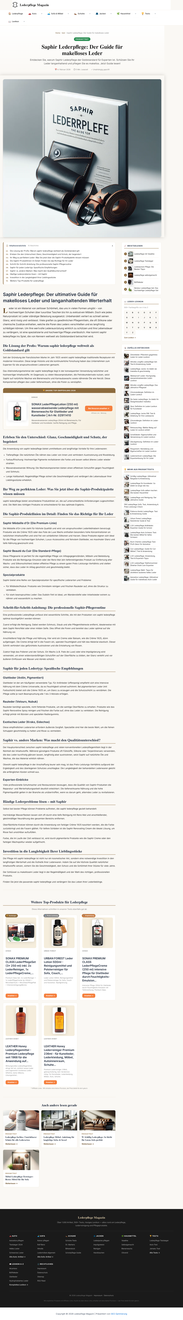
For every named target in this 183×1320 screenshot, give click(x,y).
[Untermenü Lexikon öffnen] (24, 22)
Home (57, 33)
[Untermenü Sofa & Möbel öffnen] (68, 14)
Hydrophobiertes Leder (18, 1281)
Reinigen (96, 1248)
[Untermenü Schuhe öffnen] (90, 14)
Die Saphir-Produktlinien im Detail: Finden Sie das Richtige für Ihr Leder (41, 261)
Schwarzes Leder (16, 1253)
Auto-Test (153, 1245)
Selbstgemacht (128, 1245)
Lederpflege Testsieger (159, 1240)
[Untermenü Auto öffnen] (41, 14)
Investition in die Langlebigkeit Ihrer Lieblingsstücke (33, 277)
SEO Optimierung (119, 1314)
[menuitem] (15, 14)
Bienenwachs (127, 1248)
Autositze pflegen (16, 1240)
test (63, 33)
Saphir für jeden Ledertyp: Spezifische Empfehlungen (33, 267)
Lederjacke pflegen (101, 1240)
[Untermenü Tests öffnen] (155, 14)
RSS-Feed (41, 1281)
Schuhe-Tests (71, 1240)
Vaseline (125, 1240)
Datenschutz (42, 1272)
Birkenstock (70, 1248)
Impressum (41, 1268)
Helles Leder (14, 1248)
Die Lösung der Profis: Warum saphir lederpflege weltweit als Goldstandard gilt (44, 251)
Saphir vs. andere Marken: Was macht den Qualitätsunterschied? (38, 271)
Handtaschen (98, 1253)
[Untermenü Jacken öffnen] (111, 14)
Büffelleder (13, 1272)
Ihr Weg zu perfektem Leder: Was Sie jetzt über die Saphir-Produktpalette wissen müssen (49, 257)
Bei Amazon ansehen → (98, 408)
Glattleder (13, 1277)
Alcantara (13, 1268)
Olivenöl (125, 1253)
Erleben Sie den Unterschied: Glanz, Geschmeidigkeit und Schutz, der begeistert (45, 254)
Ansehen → (12, 996)
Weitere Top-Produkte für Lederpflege (27, 281)
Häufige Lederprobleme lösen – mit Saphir (28, 274)
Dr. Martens (70, 1245)
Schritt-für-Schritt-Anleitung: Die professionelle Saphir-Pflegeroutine (40, 264)
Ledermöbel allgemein (46, 1253)
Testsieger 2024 (16, 1245)
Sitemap (40, 1277)
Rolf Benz (41, 1245)
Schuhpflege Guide (73, 1253)
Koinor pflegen (43, 1240)
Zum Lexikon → (130, 338)
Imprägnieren (98, 1245)
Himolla (40, 1248)
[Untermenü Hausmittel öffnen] (135, 14)
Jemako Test (155, 1248)
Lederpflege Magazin (34, 5)
